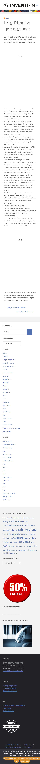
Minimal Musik (7, 477)
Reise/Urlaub (7, 412)
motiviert (16, 542)
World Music (6, 500)
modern (32, 538)
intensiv (6, 538)
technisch (30, 550)
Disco (4, 451)
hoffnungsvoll (13, 534)
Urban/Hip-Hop (7, 496)
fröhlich (33, 525)
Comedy (5, 356)
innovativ (22, 534)
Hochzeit (5, 382)
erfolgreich (25, 521)
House (5, 467)
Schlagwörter (8, 338)
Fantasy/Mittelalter (8, 366)
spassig (15, 550)
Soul (4, 490)
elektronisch (31, 518)
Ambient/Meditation (9, 444)
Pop (4, 483)
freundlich (26, 525)
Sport (4, 421)
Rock (4, 487)
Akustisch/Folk (7, 441)
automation (9, 518)
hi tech (4, 534)
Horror (5, 386)
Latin (4, 474)
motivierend (8, 542)
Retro (4, 415)
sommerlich (32, 546)
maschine (25, 538)
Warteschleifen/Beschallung (11, 428)
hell (19, 530)
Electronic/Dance (8, 461)
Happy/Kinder (7, 379)
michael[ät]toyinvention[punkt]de (13, 671)
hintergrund (29, 529)
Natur (4, 408)
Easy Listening (7, 457)
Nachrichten (6, 405)
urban (35, 550)
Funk (4, 464)
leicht (20, 538)
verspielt (5, 553)
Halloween (6, 376)
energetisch (8, 521)
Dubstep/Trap (7, 454)
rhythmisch (19, 546)
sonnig (6, 550)
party (32, 542)
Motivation (6, 402)
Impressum (28, 747)
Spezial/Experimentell (9, 493)
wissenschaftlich (13, 553)
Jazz (4, 470)
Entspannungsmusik (9, 360)
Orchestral (6, 480)
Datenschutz (27, 744)
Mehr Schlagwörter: (10, 558)
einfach (25, 518)
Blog (7, 18)
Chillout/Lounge (8, 448)
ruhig (25, 546)
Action (5, 353)
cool (20, 518)
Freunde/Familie (8, 373)
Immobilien (6, 392)
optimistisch (24, 542)
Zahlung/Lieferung (12, 744)
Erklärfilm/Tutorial (8, 363)
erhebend (7, 525)
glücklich (14, 530)
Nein (16, 761)
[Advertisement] (20, 77)
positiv (6, 545)
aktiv (4, 518)
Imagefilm (6, 389)
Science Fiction (7, 418)
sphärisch (20, 550)
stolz (24, 550)
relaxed (13, 546)
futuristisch (6, 530)
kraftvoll (14, 538)
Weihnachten (7, 431)
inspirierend (30, 534)
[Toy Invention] (18, 5)
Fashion (5, 369)
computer (16, 518)
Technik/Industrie (8, 425)
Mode (4, 399)
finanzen (18, 525)
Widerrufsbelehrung (13, 747)
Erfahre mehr (25, 761)
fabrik (13, 525)
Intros (5, 395)
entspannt (18, 522)
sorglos (11, 550)
